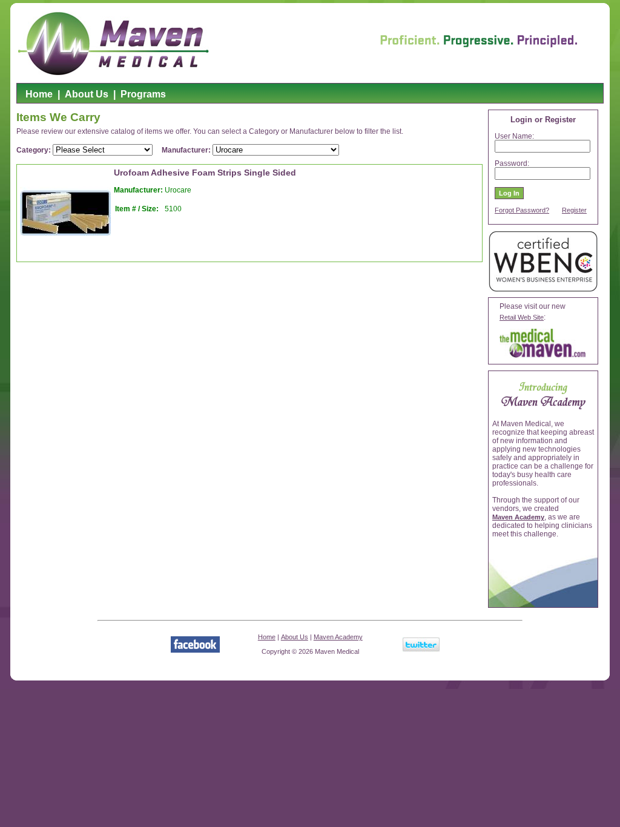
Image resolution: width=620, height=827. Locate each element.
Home (39, 94)
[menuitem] (39, 96)
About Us (86, 94)
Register (574, 210)
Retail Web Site (522, 317)
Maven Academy (518, 517)
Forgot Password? (522, 210)
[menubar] (95, 96)
